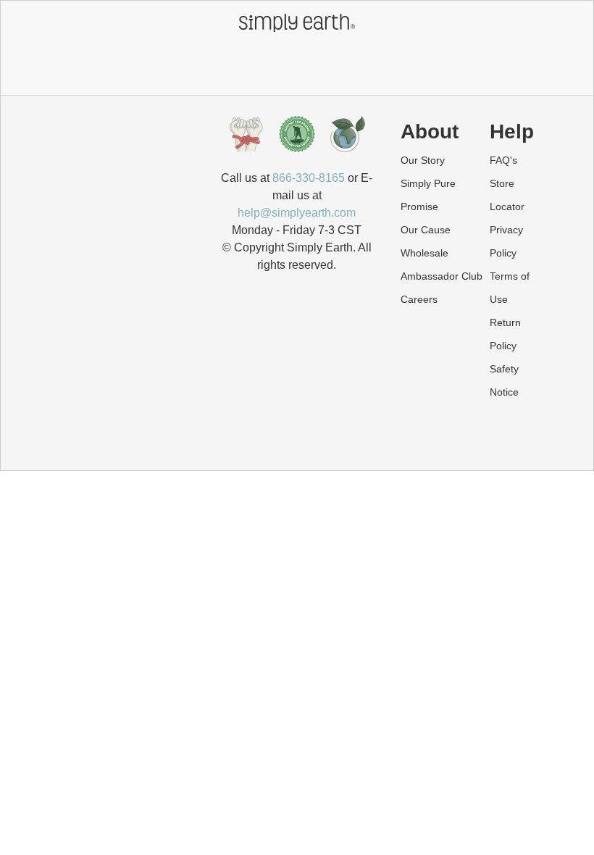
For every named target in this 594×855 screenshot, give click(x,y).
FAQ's (503, 160)
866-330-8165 (308, 178)
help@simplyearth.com (297, 213)
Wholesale (424, 253)
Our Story (423, 160)
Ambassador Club (441, 276)
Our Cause (426, 229)
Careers (419, 299)
